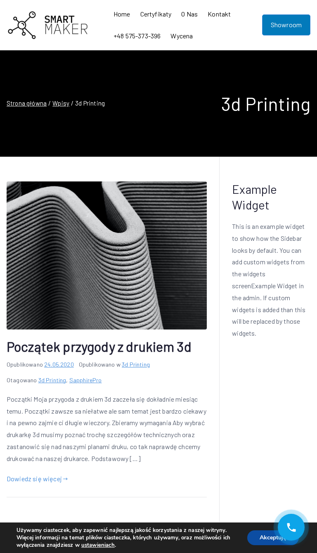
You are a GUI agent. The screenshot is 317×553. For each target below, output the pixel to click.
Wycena (181, 36)
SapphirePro (85, 380)
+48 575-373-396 (137, 36)
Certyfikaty (156, 14)
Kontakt (219, 14)
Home (122, 14)
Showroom (286, 24)
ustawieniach (98, 545)
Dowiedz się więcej (34, 478)
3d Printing (136, 364)
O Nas (189, 14)
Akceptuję (273, 537)
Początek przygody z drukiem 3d (99, 346)
